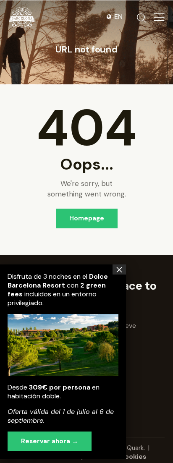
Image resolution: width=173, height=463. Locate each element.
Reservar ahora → (49, 441)
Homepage (86, 218)
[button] (159, 17)
